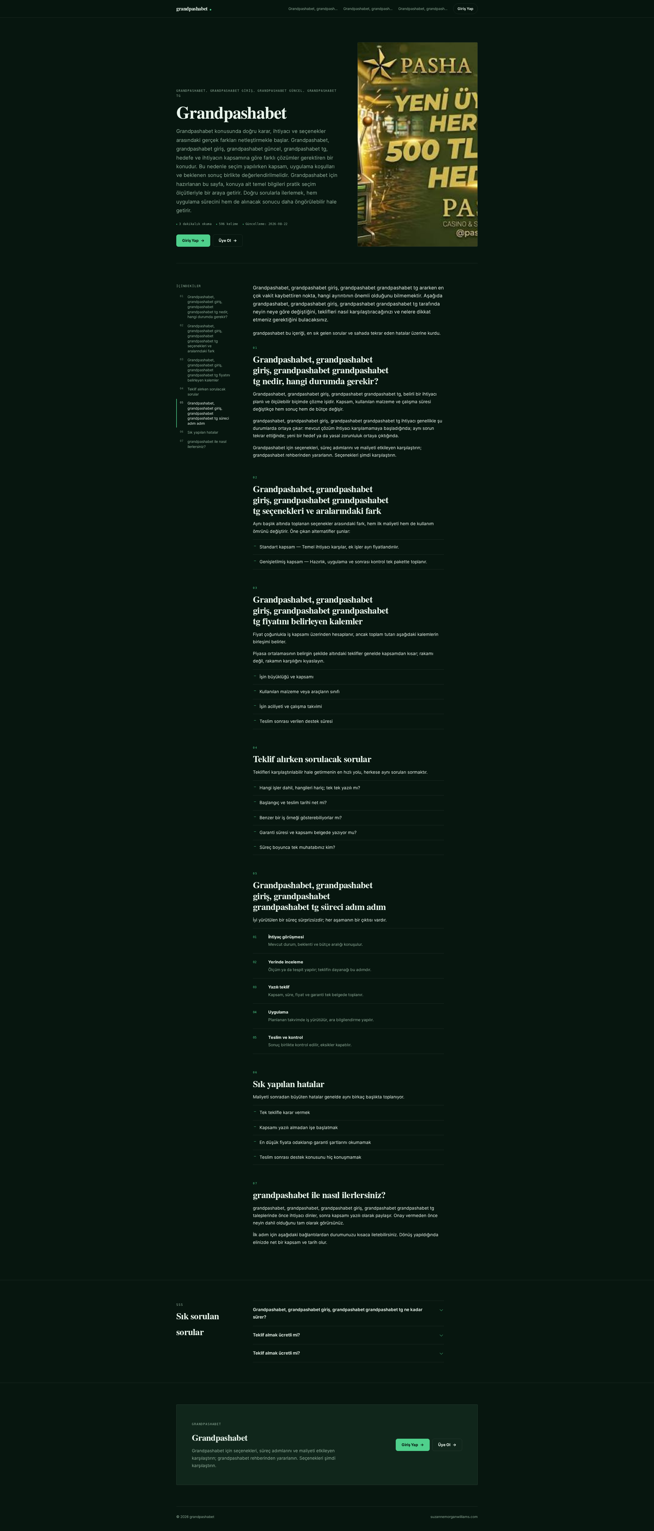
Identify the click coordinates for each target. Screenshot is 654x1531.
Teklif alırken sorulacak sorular (207, 391)
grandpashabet (192, 8)
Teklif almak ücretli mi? (276, 1334)
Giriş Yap (465, 8)
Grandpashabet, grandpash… (313, 8)
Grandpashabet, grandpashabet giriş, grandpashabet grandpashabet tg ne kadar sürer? (338, 1313)
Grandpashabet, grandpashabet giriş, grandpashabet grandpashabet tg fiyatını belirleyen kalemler (209, 370)
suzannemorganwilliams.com (454, 1517)
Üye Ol (228, 240)
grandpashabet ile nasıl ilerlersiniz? (207, 444)
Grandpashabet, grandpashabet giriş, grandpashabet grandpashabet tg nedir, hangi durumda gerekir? (208, 307)
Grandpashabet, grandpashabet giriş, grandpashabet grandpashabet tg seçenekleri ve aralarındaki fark (205, 338)
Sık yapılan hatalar (203, 432)
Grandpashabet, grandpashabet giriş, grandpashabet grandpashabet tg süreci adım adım (208, 413)
